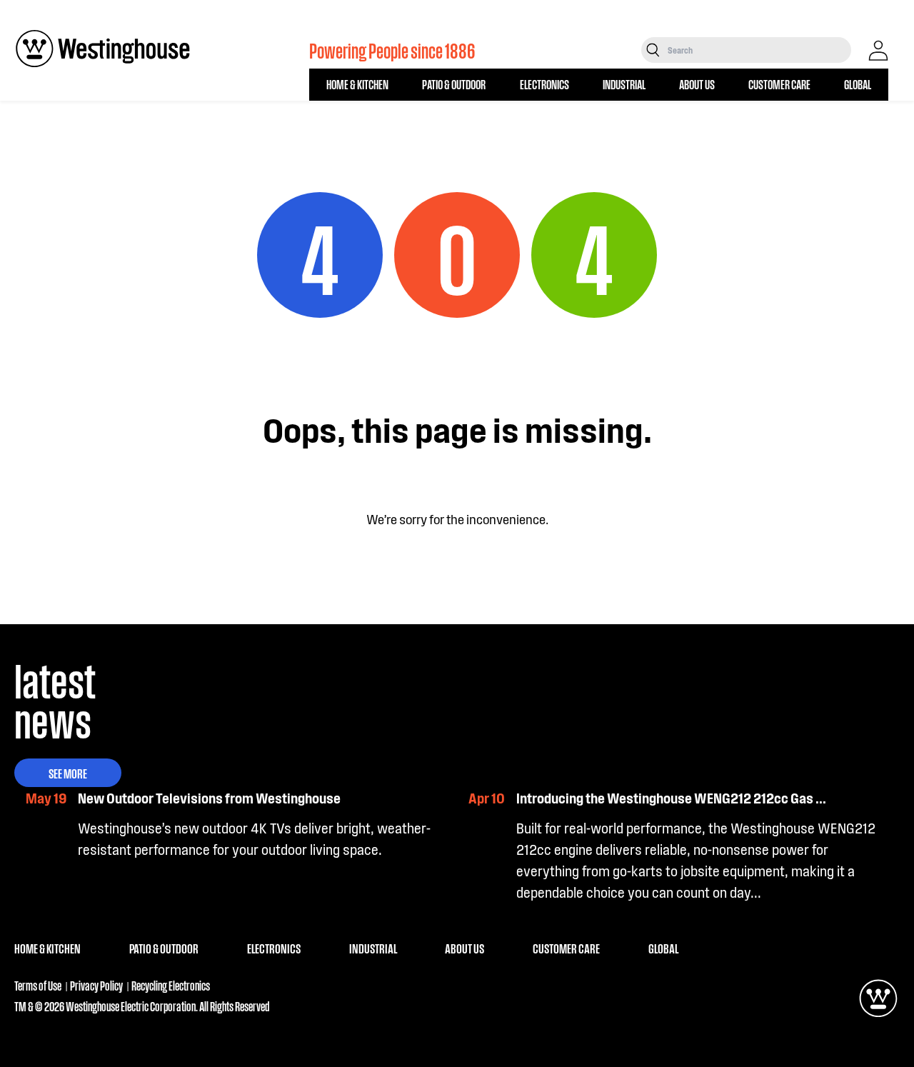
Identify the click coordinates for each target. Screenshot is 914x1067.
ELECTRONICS (544, 84)
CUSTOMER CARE (779, 84)
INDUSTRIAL (624, 84)
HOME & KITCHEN (357, 84)
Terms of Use (37, 985)
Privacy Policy (96, 985)
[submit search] (653, 50)
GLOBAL (857, 84)
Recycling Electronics (170, 985)
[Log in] (878, 50)
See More (68, 772)
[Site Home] (102, 48)
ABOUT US (697, 84)
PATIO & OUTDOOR (454, 84)
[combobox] (758, 50)
